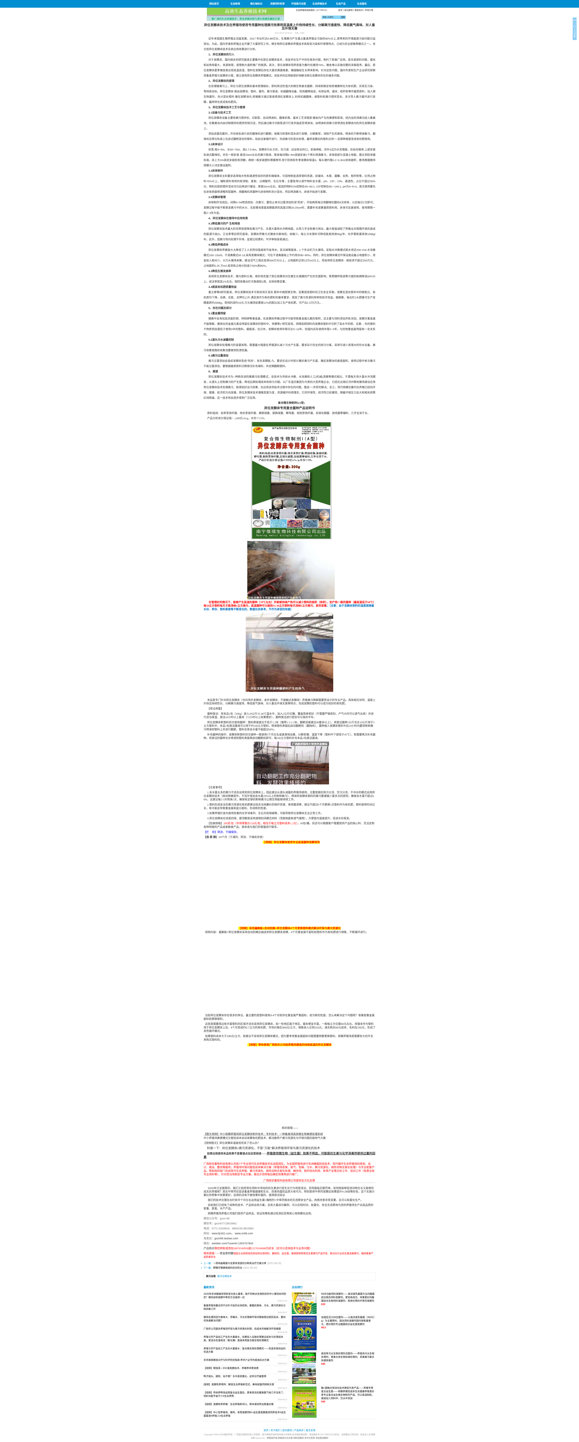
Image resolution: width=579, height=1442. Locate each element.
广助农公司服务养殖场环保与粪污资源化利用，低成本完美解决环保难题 (242, 1328)
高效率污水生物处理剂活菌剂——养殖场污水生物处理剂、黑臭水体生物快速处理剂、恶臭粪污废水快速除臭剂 (347, 1357)
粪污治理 (211, 1276)
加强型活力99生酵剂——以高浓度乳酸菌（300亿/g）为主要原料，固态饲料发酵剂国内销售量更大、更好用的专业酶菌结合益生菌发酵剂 (347, 1320)
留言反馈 (310, 1430)
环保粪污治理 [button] (298, 3)
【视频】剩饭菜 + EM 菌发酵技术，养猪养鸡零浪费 (231, 1368)
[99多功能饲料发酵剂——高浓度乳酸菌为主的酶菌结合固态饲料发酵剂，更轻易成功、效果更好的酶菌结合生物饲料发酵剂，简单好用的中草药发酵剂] (304, 1303)
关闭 (574, 20)
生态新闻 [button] (235, 3)
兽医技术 (358, 10)
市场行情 (369, 10)
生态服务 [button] (362, 3)
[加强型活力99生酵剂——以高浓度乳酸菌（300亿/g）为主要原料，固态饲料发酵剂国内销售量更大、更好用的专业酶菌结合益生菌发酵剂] (304, 1333)
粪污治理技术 (224, 1276)
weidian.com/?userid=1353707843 (232, 1243)
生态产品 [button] (341, 3)
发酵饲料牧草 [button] (277, 3)
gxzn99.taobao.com (226, 1238)
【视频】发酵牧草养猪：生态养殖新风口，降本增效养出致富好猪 (239, 1404)
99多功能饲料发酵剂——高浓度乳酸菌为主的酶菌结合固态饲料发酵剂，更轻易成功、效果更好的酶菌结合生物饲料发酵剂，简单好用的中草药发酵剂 (348, 1297)
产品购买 (299, 1430)
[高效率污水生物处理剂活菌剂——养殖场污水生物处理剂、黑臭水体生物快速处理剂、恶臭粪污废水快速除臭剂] (304, 1368)
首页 (340, 10)
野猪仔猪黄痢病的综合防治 (227, 1267)
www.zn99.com (244, 1233)
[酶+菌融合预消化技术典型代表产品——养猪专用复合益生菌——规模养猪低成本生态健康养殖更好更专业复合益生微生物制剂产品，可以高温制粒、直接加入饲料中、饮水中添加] (304, 1402)
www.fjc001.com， (223, 1233)
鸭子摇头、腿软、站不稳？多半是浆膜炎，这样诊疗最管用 (235, 1376)
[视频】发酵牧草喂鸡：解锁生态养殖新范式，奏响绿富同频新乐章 (239, 1384)
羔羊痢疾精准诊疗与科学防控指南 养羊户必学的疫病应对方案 (236, 1360)
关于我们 (275, 1430)
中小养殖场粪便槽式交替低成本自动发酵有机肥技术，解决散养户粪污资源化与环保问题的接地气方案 (265, 1138)
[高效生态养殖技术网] (245, 14)
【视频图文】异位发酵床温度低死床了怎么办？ (232, 1143)
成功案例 (348, 10)
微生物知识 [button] (256, 3)
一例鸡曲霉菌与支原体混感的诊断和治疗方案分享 (239, 1263)
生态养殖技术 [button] (319, 3)
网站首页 (214, 3)
